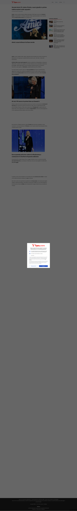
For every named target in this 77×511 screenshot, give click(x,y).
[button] (38, 255)
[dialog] (38, 255)
